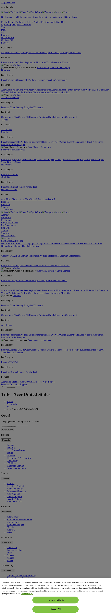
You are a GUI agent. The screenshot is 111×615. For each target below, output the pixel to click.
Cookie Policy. (27, 594)
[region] (55, 596)
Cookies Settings (56, 600)
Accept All (55, 609)
